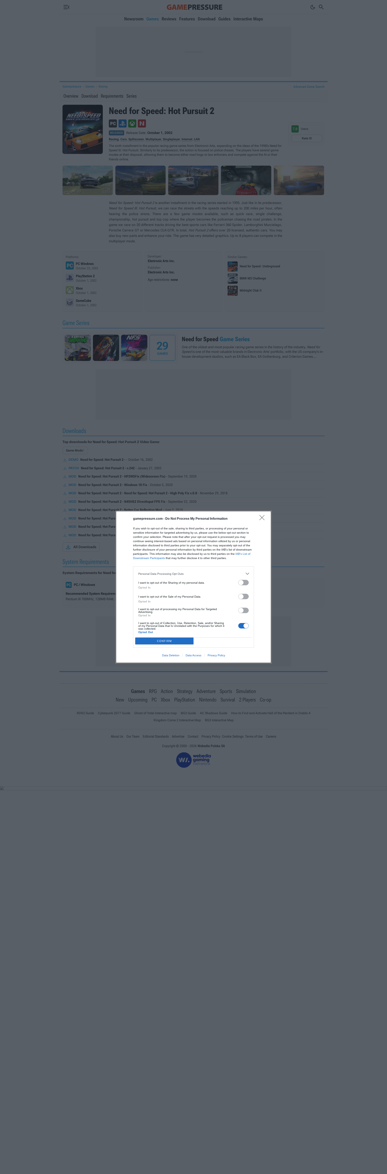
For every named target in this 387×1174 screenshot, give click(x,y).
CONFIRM (164, 641)
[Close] (263, 519)
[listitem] (193, 574)
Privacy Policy (216, 655)
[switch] (243, 582)
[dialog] (193, 587)
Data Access (193, 655)
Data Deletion (170, 655)
